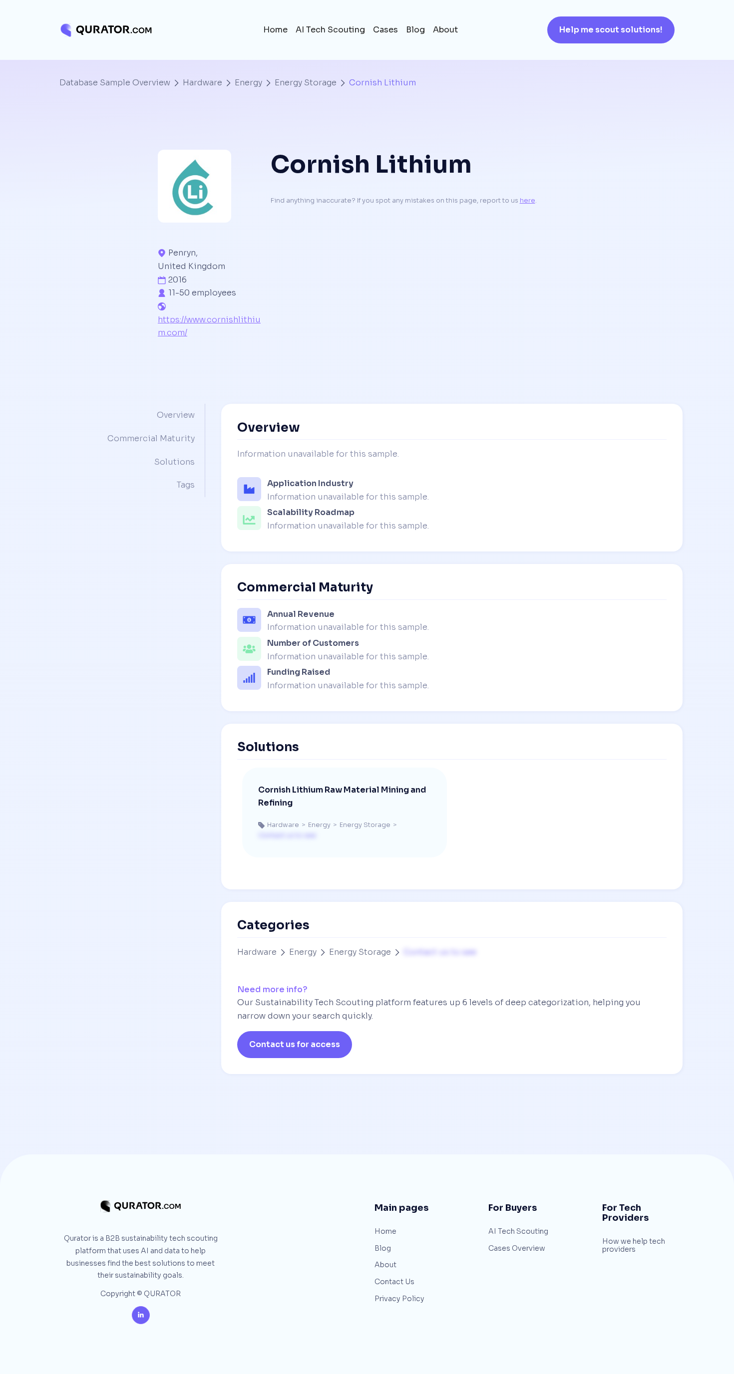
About (445, 29)
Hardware (202, 82)
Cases (385, 29)
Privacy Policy (399, 1299)
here (527, 201)
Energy (248, 82)
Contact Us (394, 1282)
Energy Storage (306, 82)
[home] (105, 30)
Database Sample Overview (114, 82)
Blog (415, 29)
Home (275, 29)
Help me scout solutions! (611, 29)
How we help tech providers (633, 1245)
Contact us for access (294, 1044)
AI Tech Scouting (330, 29)
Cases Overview (516, 1249)
